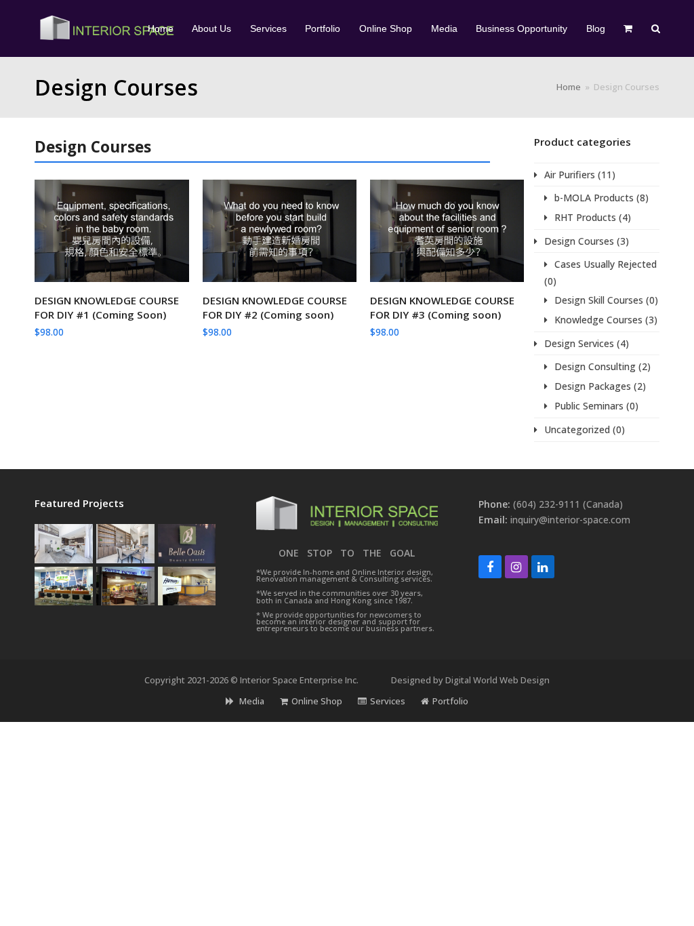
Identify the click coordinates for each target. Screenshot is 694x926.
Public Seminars (589, 405)
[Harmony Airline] (187, 584)
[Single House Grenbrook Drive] (125, 542)
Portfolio (450, 701)
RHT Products (585, 217)
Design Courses (579, 241)
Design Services (579, 343)
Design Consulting (595, 366)
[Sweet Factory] (125, 584)
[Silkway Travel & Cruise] (64, 584)
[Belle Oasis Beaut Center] (187, 542)
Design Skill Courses (598, 300)
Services (387, 701)
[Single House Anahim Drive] (64, 542)
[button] (628, 28)
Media (250, 701)
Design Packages (592, 386)
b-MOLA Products (594, 197)
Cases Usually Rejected (605, 264)
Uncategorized (577, 429)
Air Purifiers (569, 174)
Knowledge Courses (598, 319)
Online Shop (316, 701)
